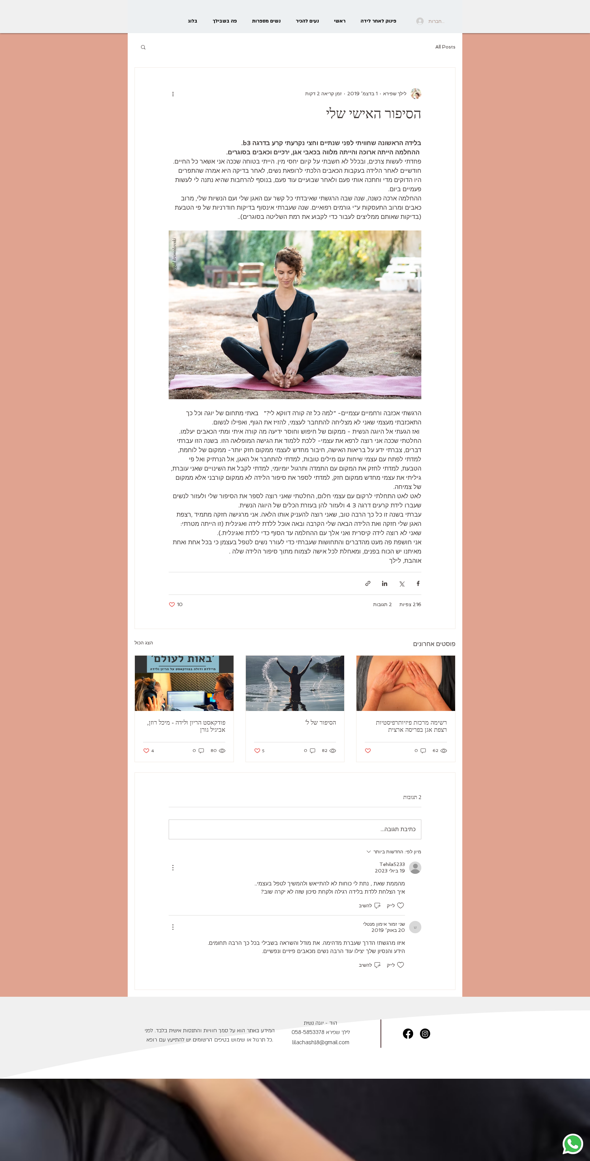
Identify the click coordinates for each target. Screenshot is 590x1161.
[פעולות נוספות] (173, 93)
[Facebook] (408, 1034)
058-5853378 (308, 1032)
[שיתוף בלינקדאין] (384, 583)
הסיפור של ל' (320, 722)
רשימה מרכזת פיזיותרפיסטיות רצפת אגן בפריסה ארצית (411, 726)
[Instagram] (425, 1034)
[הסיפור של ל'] (295, 683)
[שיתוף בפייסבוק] (418, 583)
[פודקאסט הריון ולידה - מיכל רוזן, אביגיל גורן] (184, 683)
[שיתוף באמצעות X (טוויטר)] (401, 583)
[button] (143, 47)
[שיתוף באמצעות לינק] (368, 583)
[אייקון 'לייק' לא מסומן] (400, 905)
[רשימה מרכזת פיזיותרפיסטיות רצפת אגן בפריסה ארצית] (405, 683)
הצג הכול (144, 642)
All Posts (445, 47)
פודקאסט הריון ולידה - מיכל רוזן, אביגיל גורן (186, 726)
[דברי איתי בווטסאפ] (573, 1144)
